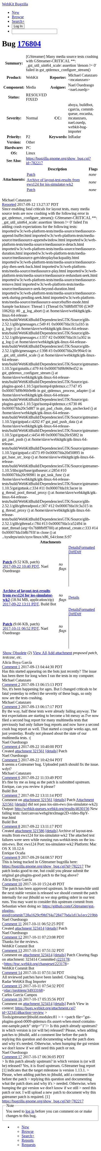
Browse (18, 17)
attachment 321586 (29, 831)
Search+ (18, 21)
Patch (31, 174)
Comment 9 (11, 857)
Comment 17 (12, 1057)
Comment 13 (12, 950)
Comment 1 (11, 667)
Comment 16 (12, 999)
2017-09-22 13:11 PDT (21, 604)
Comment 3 (11, 707)
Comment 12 (12, 937)
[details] (51, 751)
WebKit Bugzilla (15, 4)
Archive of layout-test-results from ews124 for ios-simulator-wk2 (53, 182)
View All (40, 653)
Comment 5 (11, 760)
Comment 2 (11, 684)
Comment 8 (11, 826)
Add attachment (60, 653)
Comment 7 (11, 795)
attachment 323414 (29, 928)
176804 (29, 43)
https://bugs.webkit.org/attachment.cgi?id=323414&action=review (39, 1010)
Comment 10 (12, 884)
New (15, 12)
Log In (18, 26)
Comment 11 (12, 924)
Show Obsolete (14, 653)
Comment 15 (12, 986)
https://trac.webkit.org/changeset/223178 (35, 964)
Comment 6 (11, 778)
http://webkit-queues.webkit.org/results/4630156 (52, 809)
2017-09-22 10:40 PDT (21, 566)
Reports (28, 1140)
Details (73, 547)
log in (29, 1111)
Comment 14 (12, 973)
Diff (78, 552)
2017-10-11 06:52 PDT (21, 628)
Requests (29, 1145)
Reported (9, 204)
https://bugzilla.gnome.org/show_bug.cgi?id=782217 (43, 866)
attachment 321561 (29, 751)
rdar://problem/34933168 (23, 990)
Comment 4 (11, 747)
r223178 (62, 959)
